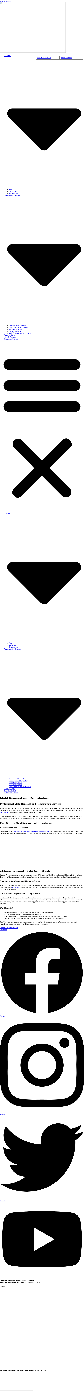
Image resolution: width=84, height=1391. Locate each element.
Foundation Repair (15, 331)
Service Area (13, 193)
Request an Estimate (11, 339)
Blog (10, 189)
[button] (42, 426)
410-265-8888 (10, 1287)
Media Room (13, 191)
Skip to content (5, 1)
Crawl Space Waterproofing (18, 327)
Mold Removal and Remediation (20, 333)
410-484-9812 (22, 1287)
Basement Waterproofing (17, 325)
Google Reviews (10, 337)
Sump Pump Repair (15, 329)
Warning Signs (9, 335)
